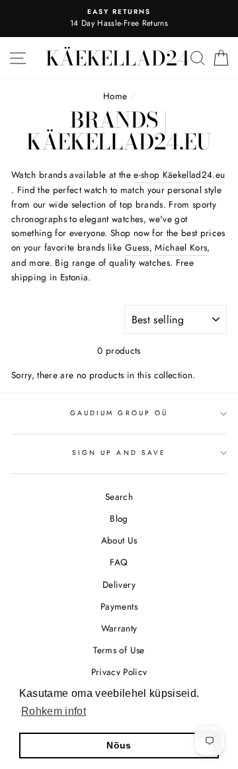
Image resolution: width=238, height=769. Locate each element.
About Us (119, 540)
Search (119, 496)
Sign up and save (119, 453)
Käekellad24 (117, 58)
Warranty (119, 628)
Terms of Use (118, 650)
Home (115, 95)
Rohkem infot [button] (53, 711)
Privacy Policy (119, 671)
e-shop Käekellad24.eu (179, 174)
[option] (119, 18)
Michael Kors (181, 247)
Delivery (119, 584)
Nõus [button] (118, 745)
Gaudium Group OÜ (119, 413)
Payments (119, 606)
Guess (137, 247)
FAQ (119, 562)
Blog (119, 518)
